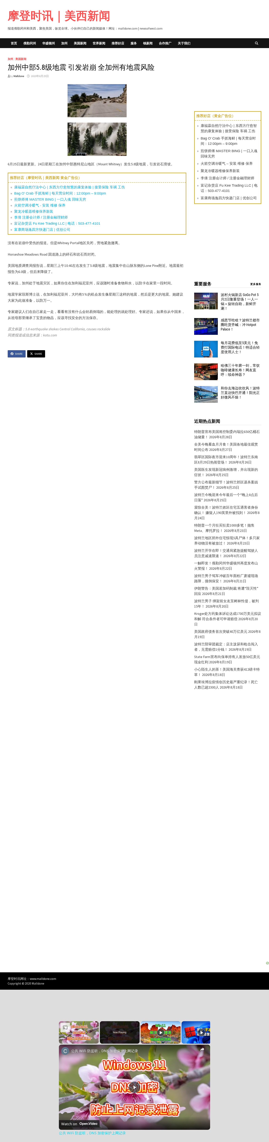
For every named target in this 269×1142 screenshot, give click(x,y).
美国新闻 (80, 43)
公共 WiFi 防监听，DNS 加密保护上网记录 (104, 1050)
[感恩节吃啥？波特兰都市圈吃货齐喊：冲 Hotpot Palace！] (206, 320)
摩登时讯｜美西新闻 (59, 15)
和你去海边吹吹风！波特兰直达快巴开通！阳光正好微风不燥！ (240, 392)
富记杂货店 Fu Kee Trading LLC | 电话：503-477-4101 (57, 223)
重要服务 (202, 283)
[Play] (161, 1032)
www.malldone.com (43, 979)
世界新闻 (99, 43)
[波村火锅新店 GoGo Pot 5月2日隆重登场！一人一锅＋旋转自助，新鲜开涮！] (206, 295)
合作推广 (165, 43)
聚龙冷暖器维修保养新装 (33, 211)
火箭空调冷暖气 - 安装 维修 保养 (39, 205)
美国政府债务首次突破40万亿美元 (220, 631)
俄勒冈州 (29, 43)
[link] (65, 1051)
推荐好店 (118, 43)
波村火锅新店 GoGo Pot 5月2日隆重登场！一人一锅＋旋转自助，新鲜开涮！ (240, 301)
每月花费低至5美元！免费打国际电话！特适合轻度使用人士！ (240, 347)
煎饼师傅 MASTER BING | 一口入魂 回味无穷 (50, 199)
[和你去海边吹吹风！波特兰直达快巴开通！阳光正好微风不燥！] (206, 388)
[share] (202, 1049)
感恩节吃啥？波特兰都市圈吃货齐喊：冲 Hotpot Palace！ (240, 324)
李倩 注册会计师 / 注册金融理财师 (41, 217)
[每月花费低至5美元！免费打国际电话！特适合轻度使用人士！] (206, 343)
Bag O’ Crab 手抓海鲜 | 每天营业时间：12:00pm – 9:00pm (60, 193)
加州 (64, 43)
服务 (134, 43)
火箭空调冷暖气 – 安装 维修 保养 (227, 164)
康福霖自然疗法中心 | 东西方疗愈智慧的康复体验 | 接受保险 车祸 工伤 (69, 187)
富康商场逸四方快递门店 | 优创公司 (42, 230)
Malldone (19, 76)
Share (19, 354)
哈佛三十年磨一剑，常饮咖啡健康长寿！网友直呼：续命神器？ (240, 370)
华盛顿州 (48, 43)
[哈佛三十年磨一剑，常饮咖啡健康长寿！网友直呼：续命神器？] (206, 366)
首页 (14, 43)
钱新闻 (148, 43)
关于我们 (184, 43)
